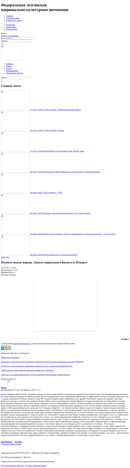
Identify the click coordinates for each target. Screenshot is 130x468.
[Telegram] (9, 348)
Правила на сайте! (14, 20)
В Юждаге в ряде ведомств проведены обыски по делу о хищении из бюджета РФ (36, 366)
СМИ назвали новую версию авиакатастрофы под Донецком (27, 370)
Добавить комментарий (11, 444)
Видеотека (10, 25)
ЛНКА (9, 66)
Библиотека (11, 27)
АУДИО (28, 466)
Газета (9, 68)
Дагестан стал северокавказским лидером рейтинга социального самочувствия (35, 375)
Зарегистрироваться (9, 36)
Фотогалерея (11, 29)
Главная (9, 16)
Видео (12, 275)
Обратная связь (12, 18)
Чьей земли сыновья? (10, 357)
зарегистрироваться (22, 344)
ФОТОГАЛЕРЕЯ (8, 466)
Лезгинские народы (14, 73)
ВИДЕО (21, 466)
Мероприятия (12, 71)
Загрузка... (5, 257)
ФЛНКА (9, 64)
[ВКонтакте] (2, 348)
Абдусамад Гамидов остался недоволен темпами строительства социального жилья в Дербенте (42, 362)
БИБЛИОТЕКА (40, 466)
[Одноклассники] (6, 348)
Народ (4, 388)
